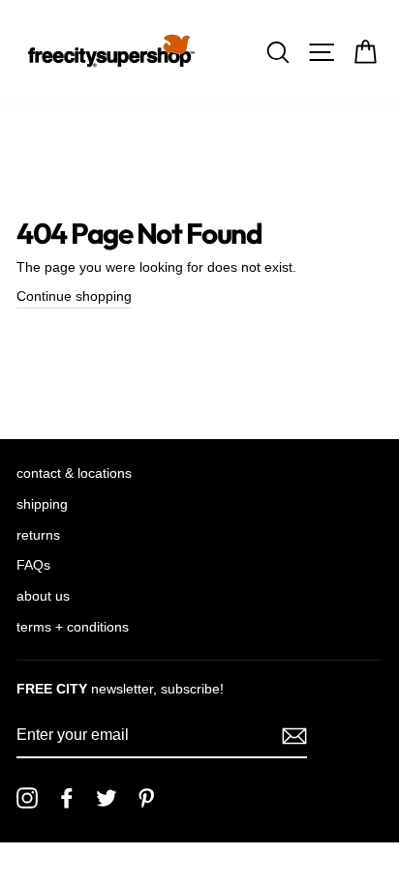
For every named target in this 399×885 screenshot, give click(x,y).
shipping (42, 504)
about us (43, 596)
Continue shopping (74, 296)
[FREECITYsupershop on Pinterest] (146, 798)
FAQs (33, 565)
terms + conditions (72, 627)
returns (38, 535)
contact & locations (74, 473)
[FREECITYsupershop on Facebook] (66, 798)
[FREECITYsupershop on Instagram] (27, 798)
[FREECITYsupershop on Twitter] (106, 798)
